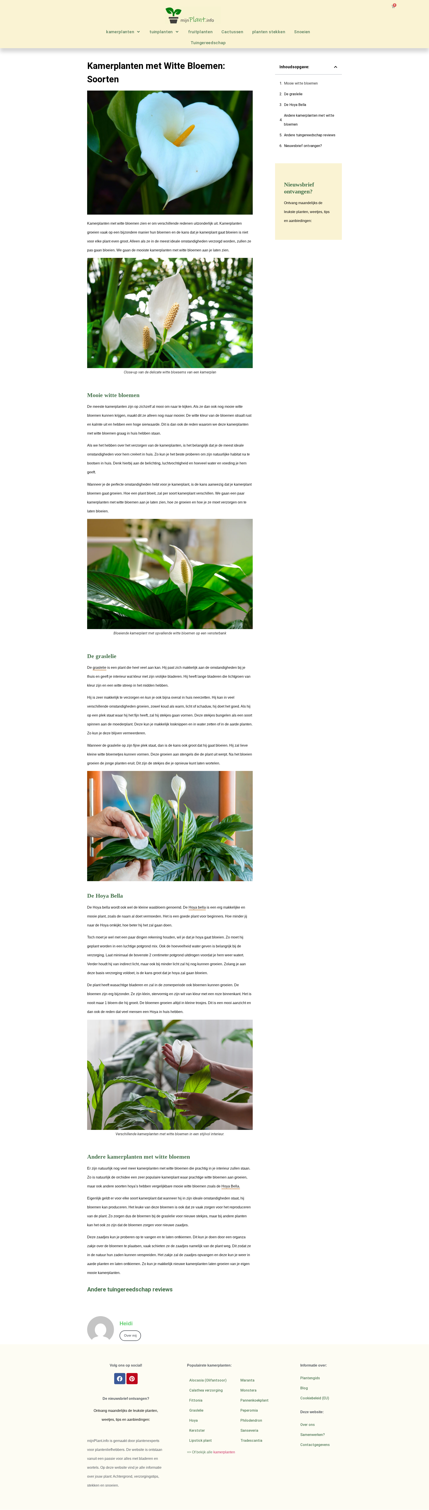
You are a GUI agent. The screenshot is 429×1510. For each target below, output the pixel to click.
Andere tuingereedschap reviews (309, 135)
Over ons (307, 1425)
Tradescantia (251, 1440)
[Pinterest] (132, 1378)
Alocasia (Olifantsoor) (208, 1380)
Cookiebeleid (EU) (314, 1398)
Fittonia (195, 1400)
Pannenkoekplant (254, 1400)
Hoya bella (197, 907)
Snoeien (302, 31)
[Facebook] (119, 1378)
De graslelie (293, 94)
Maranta (247, 1380)
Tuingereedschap (208, 42)
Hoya (193, 1420)
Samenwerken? (312, 1435)
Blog (304, 1388)
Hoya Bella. (230, 1186)
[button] (335, 67)
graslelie (99, 667)
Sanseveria (249, 1430)
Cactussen (232, 31)
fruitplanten (200, 31)
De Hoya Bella (295, 105)
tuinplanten (161, 31)
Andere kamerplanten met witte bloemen (309, 119)
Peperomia (249, 1410)
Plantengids (310, 1378)
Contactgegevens (315, 1445)
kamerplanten (120, 31)
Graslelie (196, 1410)
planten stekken (268, 31)
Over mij (130, 1335)
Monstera (248, 1390)
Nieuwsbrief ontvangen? (303, 146)
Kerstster (197, 1430)
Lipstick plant (200, 1440)
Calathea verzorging (206, 1390)
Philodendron (251, 1420)
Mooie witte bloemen (301, 83)
